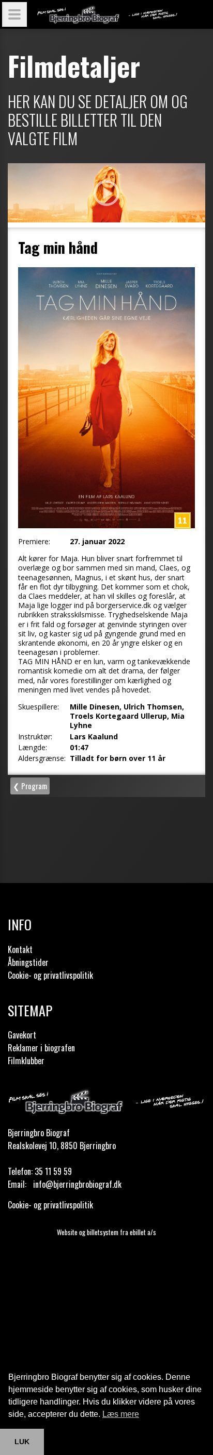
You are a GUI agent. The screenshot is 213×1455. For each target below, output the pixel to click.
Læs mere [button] (120, 1414)
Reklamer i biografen (41, 1048)
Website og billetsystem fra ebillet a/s (106, 1232)
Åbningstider (28, 962)
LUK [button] (21, 1441)
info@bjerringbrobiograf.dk (77, 1184)
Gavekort (22, 1035)
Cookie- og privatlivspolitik (50, 975)
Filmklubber (26, 1060)
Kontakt (20, 949)
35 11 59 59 (53, 1171)
